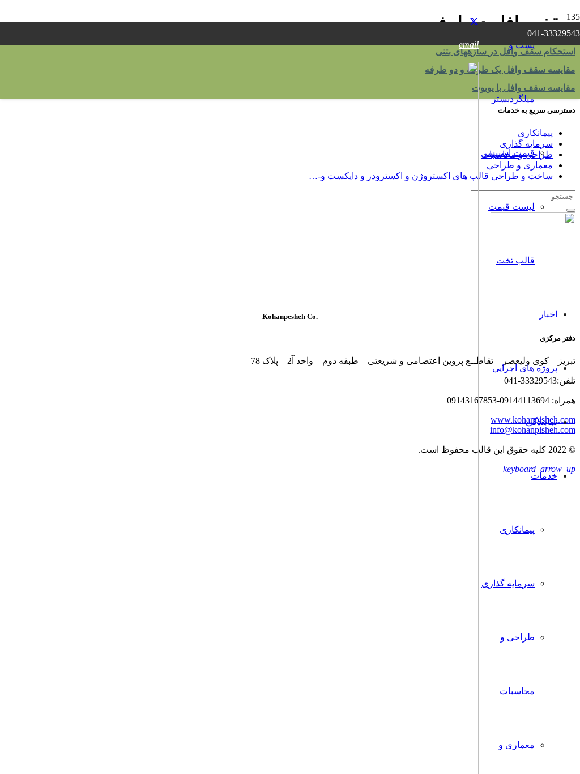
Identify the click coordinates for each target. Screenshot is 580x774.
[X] (474, 22)
